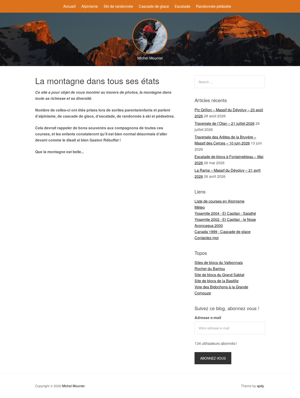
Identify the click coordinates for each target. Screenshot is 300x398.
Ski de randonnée (118, 6)
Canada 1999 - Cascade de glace (223, 231)
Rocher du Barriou (210, 268)
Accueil (69, 6)
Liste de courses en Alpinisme (219, 201)
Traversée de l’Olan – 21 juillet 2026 (225, 123)
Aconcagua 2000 (209, 225)
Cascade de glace (154, 6)
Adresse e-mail (208, 317)
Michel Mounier (73, 385)
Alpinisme (89, 6)
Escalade (182, 6)
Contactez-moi (207, 237)
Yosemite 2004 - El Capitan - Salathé (225, 213)
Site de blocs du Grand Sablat (219, 274)
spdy (260, 385)
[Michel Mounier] (150, 52)
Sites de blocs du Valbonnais (219, 262)
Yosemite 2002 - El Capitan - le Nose (225, 219)
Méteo (200, 207)
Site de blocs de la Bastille (217, 280)
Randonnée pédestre (213, 6)
